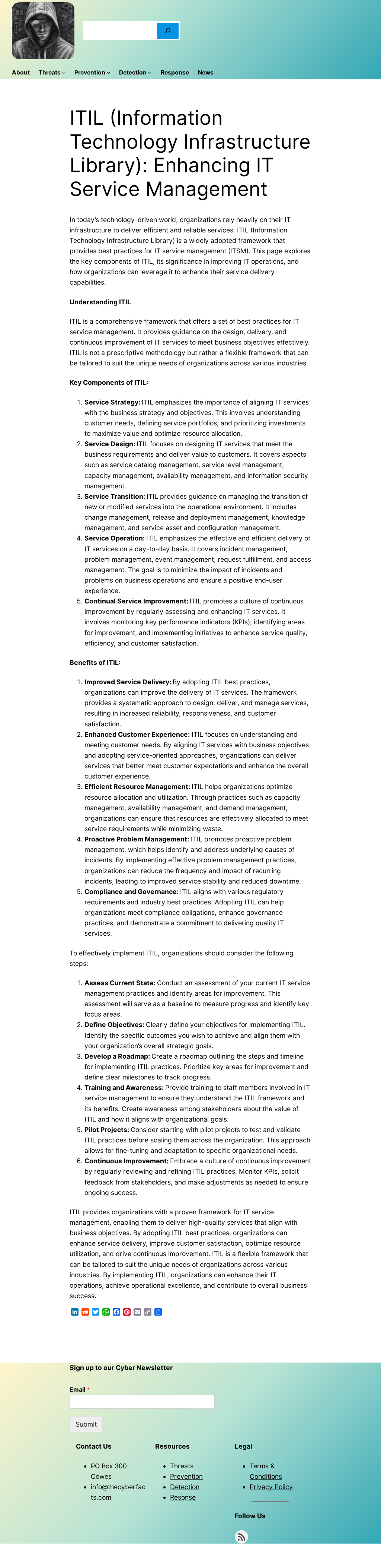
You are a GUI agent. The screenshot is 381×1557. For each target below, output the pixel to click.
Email (80, 1389)
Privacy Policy (271, 1487)
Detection (184, 1487)
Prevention (186, 1476)
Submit (86, 1424)
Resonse (183, 1497)
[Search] (168, 31)
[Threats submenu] (63, 72)
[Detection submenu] (149, 72)
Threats (181, 1466)
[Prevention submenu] (108, 72)
